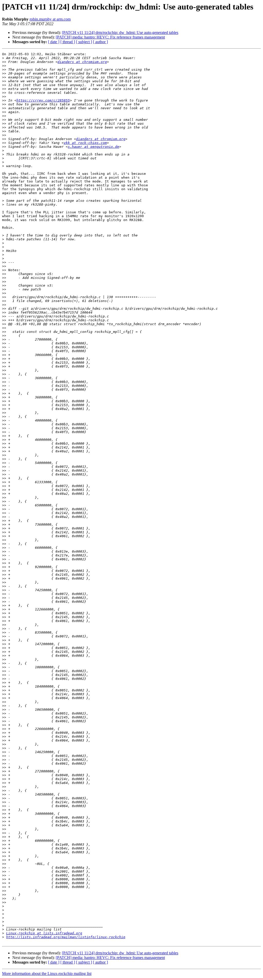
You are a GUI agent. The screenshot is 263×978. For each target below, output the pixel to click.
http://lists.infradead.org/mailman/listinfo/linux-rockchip (65, 937)
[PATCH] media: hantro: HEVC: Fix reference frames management (110, 37)
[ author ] (100, 42)
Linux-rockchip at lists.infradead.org (44, 933)
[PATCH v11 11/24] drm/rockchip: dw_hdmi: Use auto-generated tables (120, 32)
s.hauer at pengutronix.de (93, 147)
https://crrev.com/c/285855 (43, 100)
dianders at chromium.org (82, 62)
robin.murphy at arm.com (50, 19)
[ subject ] (84, 42)
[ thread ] (67, 42)
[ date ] (53, 42)
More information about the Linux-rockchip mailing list (46, 973)
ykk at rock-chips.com (85, 143)
